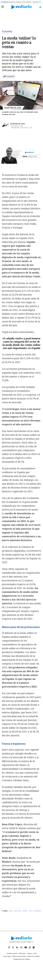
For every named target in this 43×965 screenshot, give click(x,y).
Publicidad (22, 953)
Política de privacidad (19, 956)
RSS (35, 953)
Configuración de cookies (21, 959)
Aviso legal (7, 956)
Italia (31, 911)
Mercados (17, 911)
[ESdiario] (21, 7)
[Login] (40, 6)
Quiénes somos (12, 953)
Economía (7, 31)
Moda (11, 911)
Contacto (30, 953)
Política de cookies (33, 956)
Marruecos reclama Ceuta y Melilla (19, 2)
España (25, 911)
